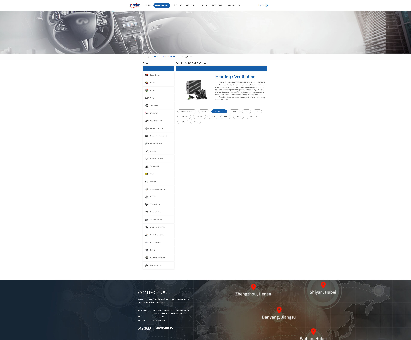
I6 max (184, 116)
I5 (246, 111)
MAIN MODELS (162, 5)
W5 (213, 116)
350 (226, 116)
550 (251, 116)
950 (195, 121)
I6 (257, 111)
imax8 (199, 116)
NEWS (204, 5)
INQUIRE (177, 5)
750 (183, 121)
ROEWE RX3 (187, 111)
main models (155, 57)
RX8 (234, 111)
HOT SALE (191, 5)
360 (238, 116)
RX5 (204, 111)
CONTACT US (233, 5)
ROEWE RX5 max (170, 57)
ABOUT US (217, 5)
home (145, 57)
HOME (147, 5)
